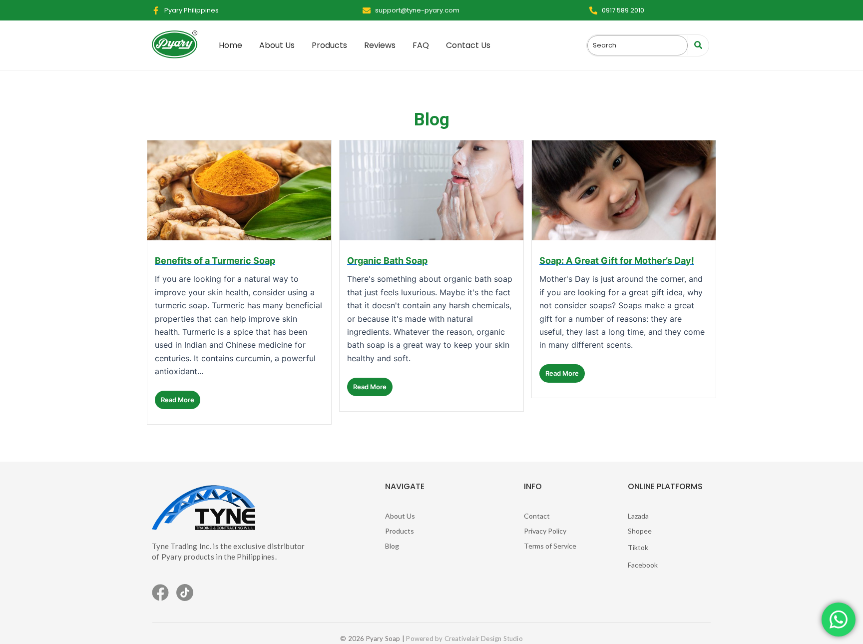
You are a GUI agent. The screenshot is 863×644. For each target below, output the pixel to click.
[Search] (698, 45)
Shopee (640, 531)
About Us (400, 516)
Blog (392, 546)
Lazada (638, 516)
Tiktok (638, 547)
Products (399, 531)
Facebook (643, 565)
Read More (177, 400)
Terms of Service (550, 546)
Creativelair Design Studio (483, 639)
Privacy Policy (545, 531)
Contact (537, 516)
